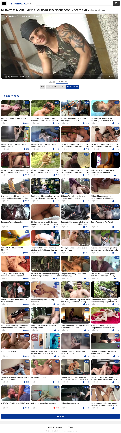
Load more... (60, 416)
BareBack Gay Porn (58, 431)
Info (42, 87)
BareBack (21, 3)
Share (62, 87)
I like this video (50, 82)
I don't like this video (53, 82)
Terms (70, 427)
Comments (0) (72, 87)
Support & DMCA (55, 427)
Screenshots (52, 87)
